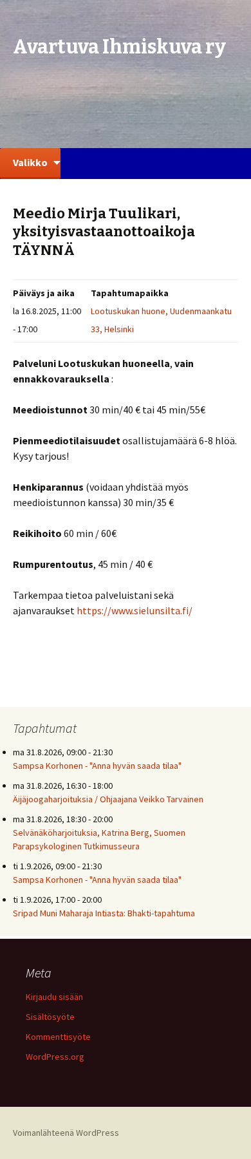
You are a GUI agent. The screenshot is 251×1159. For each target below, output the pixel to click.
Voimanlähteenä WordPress (66, 1132)
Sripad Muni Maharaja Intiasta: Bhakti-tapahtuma (104, 913)
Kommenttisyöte (58, 1036)
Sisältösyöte (50, 1016)
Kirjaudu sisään (54, 997)
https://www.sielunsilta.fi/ (134, 610)
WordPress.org (55, 1056)
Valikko (30, 162)
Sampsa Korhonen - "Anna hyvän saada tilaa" (97, 765)
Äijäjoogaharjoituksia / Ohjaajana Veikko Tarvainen (108, 799)
